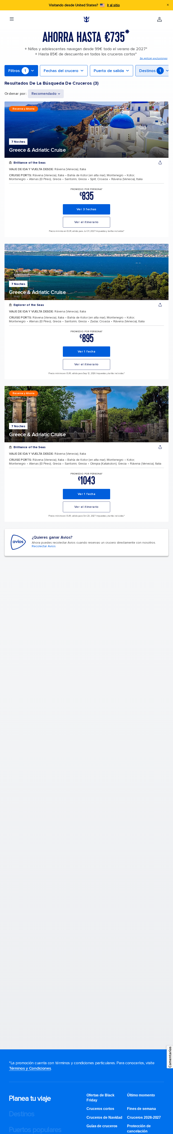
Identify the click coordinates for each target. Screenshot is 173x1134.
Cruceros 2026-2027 (144, 1117)
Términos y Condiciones (30, 1068)
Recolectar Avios (44, 546)
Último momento (141, 1095)
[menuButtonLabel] (11, 19)
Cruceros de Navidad (104, 1117)
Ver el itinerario (86, 222)
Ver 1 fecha (86, 351)
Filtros (17, 70)
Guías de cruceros (101, 1126)
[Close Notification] (168, 5)
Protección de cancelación (139, 1128)
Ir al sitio (113, 5)
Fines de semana (141, 1109)
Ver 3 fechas (86, 209)
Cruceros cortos (100, 1109)
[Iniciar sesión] (159, 19)
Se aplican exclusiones (153, 58)
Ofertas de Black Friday (100, 1097)
